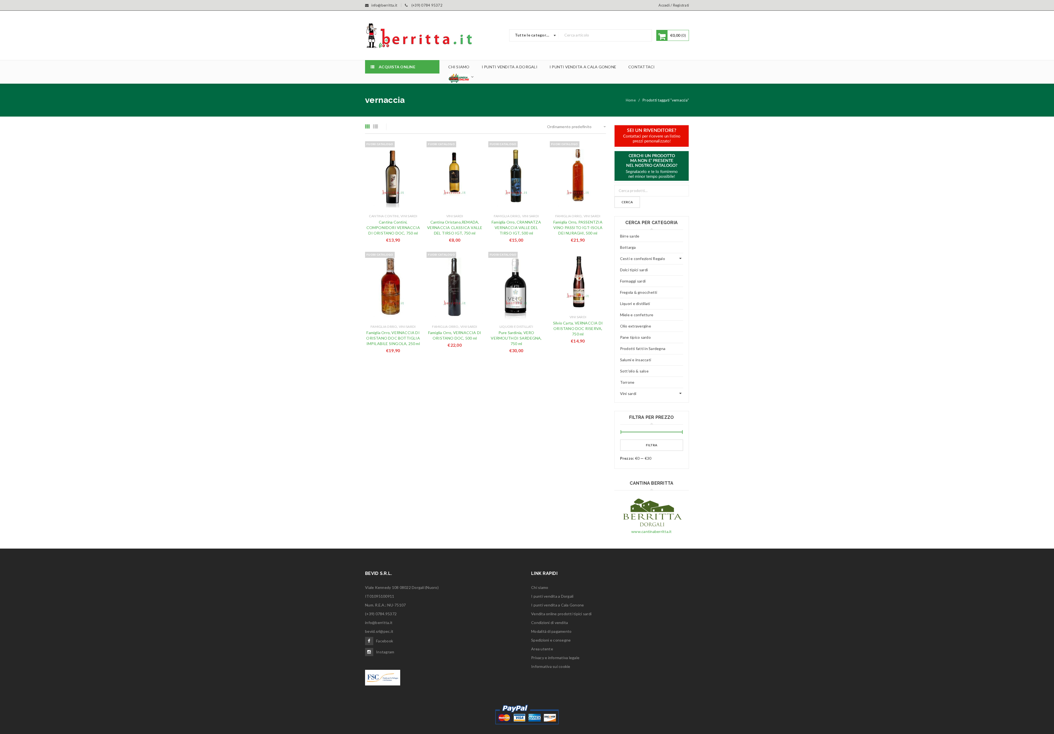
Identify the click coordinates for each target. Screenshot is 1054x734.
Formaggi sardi (633, 281)
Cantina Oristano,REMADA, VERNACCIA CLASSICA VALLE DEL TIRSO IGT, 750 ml (455, 227)
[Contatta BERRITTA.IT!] (652, 136)
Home (631, 100)
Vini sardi (408, 216)
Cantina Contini (384, 216)
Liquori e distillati (516, 326)
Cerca (627, 202)
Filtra (651, 445)
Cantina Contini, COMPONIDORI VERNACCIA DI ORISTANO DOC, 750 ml (393, 227)
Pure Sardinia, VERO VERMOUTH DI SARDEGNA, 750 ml (516, 338)
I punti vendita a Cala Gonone (557, 605)
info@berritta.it (379, 622)
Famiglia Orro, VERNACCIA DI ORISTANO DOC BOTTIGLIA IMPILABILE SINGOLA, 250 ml (393, 338)
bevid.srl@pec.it (379, 631)
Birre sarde (630, 236)
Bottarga (628, 247)
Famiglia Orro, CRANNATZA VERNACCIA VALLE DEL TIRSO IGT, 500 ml (516, 227)
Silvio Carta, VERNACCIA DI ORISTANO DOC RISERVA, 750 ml (578, 328)
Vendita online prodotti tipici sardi (561, 613)
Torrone (627, 382)
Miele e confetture (637, 314)
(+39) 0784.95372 (381, 613)
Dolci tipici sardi (634, 269)
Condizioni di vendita (549, 622)
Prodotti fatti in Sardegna (643, 348)
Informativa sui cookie (550, 666)
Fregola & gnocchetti (638, 292)
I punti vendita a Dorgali (552, 596)
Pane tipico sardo (635, 337)
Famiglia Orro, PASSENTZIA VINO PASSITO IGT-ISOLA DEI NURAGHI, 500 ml (577, 227)
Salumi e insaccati (635, 359)
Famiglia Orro (507, 216)
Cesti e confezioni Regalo (642, 258)
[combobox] (534, 35)
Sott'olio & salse (634, 371)
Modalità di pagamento (551, 631)
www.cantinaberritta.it (651, 531)
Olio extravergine (635, 326)
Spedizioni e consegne (551, 640)
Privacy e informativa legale (555, 657)
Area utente (542, 649)
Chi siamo (539, 587)
